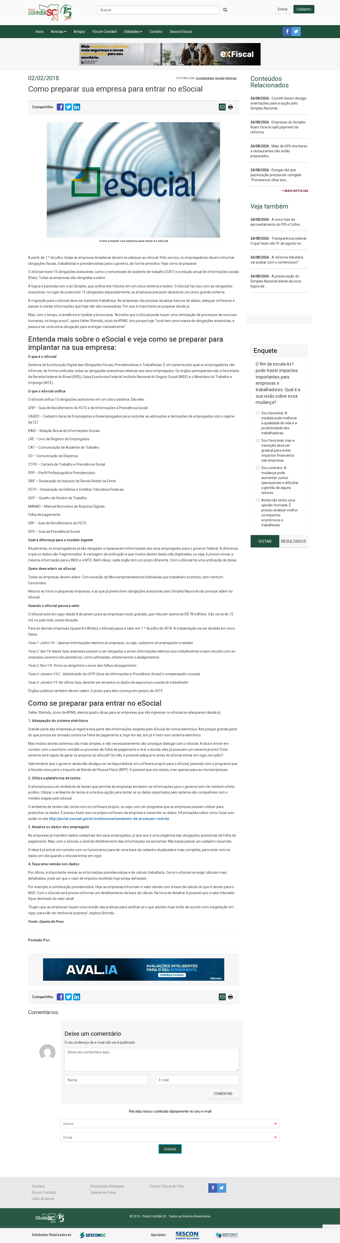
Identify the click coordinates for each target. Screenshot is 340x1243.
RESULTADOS (293, 541)
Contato (156, 32)
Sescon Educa (181, 32)
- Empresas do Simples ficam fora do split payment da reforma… (278, 127)
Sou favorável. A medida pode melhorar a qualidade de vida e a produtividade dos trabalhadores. (279, 423)
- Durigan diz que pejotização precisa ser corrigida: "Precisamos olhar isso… (276, 175)
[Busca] (225, 10)
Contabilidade (205, 78)
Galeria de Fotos (103, 1192)
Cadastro (304, 9)
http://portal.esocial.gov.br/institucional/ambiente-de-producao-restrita (109, 819)
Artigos (79, 32)
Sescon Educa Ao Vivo (167, 1186)
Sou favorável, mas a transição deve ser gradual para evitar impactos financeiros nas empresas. (277, 450)
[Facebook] (212, 1188)
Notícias (57, 32)
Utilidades (132, 32)
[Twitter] (221, 1188)
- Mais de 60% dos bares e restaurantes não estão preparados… (278, 151)
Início (40, 32)
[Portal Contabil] (51, 1218)
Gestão (220, 78)
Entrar (283, 9)
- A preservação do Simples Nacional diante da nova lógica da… (275, 281)
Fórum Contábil (104, 32)
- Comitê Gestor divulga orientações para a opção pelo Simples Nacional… (278, 103)
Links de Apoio (43, 1199)
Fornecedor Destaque (107, 1186)
